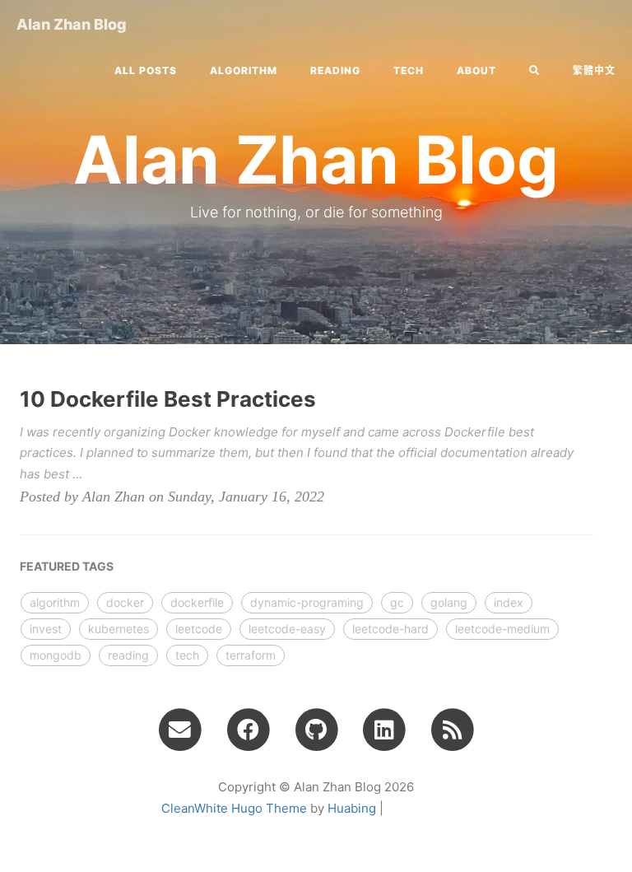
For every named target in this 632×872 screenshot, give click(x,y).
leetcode (198, 629)
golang (448, 602)
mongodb (55, 655)
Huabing (352, 808)
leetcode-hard (390, 629)
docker (125, 602)
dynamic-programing (307, 602)
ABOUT (476, 70)
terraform (250, 655)
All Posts (145, 70)
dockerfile (197, 602)
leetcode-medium (502, 629)
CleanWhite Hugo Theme (234, 808)
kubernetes (118, 629)
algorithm (243, 70)
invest (46, 629)
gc (397, 602)
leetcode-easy (287, 629)
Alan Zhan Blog (71, 24)
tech (408, 70)
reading (335, 70)
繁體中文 (594, 70)
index (508, 602)
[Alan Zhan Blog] (452, 729)
